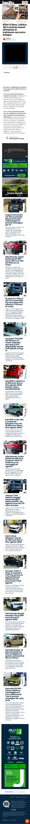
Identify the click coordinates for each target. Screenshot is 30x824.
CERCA (21, 175)
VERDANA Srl (5, 820)
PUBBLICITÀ (17, 797)
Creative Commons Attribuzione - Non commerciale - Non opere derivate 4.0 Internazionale (18, 806)
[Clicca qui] (15, 150)
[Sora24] (6, 807)
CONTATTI (12, 797)
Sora (27, 821)
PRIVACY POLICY (24, 797)
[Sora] (8, 3)
